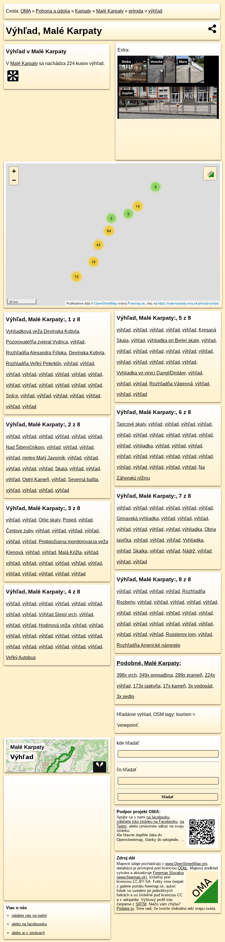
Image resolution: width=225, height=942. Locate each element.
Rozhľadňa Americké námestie (148, 645)
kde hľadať (128, 743)
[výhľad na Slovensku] (14, 75)
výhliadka (143, 445)
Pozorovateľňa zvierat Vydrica (37, 341)
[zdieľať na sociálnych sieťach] (212, 28)
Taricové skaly (131, 424)
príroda (136, 10)
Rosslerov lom (181, 634)
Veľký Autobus (21, 657)
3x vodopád (200, 685)
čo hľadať (127, 769)
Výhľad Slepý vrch (58, 614)
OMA (26, 10)
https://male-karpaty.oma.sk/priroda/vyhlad (188, 303)
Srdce (12, 395)
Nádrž (189, 550)
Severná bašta (83, 479)
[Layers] (210, 173)
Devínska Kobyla (86, 352)
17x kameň (174, 685)
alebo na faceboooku (29, 924)
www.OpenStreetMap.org (186, 863)
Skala (61, 468)
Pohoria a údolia (53, 10)
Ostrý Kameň (35, 479)
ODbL (183, 868)
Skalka (140, 550)
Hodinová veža (54, 625)
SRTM (141, 904)
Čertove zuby (19, 530)
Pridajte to (125, 908)
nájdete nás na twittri (29, 915)
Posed (69, 519)
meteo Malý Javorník (43, 457)
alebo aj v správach (28, 933)
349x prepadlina (156, 675)
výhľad (155, 10)
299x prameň (188, 675)
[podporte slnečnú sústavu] (168, 117)
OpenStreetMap (105, 303)
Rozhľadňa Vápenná (171, 383)
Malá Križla (70, 552)
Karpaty (83, 10)
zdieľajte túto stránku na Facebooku (147, 821)
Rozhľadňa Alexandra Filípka (36, 352)
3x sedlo (125, 696)
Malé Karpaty (110, 10)
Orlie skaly (49, 519)
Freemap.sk (136, 303)
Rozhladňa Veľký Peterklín (33, 363)
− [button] (14, 180)
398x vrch (127, 675)
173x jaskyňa (147, 685)
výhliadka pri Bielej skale (173, 340)
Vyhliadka (193, 540)
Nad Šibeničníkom (25, 447)
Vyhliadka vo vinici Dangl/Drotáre (151, 372)
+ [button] (14, 171)
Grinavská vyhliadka (138, 518)
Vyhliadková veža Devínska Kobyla (42, 331)
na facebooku (157, 817)
